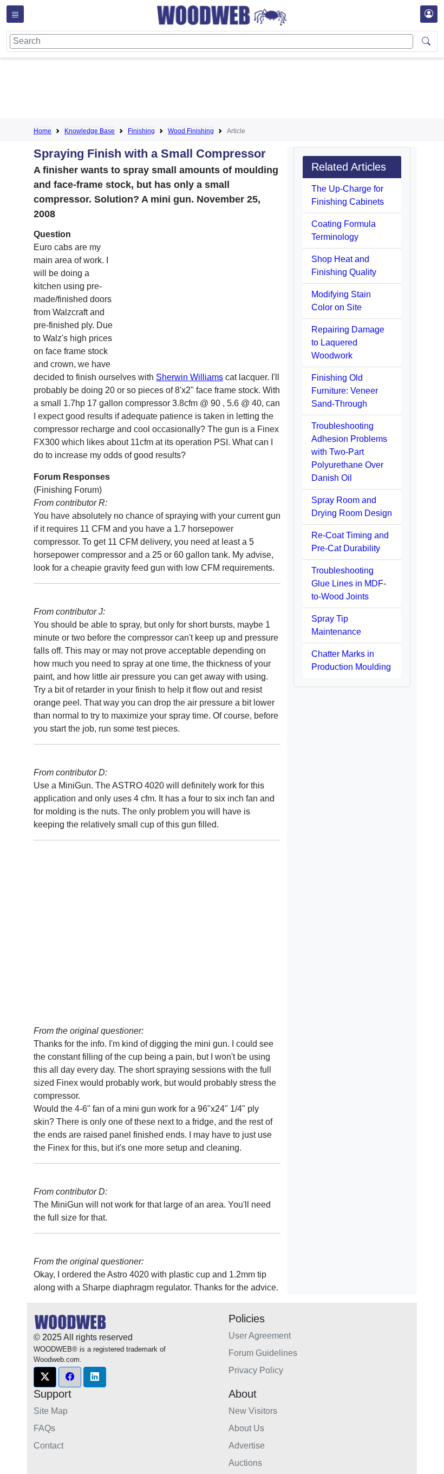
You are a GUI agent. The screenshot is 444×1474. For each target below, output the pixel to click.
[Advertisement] (231, 90)
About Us (246, 1428)
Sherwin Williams (189, 377)
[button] (45, 1377)
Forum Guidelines (262, 1353)
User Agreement (259, 1335)
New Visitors (252, 1411)
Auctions (245, 1463)
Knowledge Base (89, 131)
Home (42, 131)
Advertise (246, 1445)
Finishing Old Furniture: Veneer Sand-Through (344, 390)
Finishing (141, 131)
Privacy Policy (255, 1370)
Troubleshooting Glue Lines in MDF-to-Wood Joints (348, 583)
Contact (48, 1445)
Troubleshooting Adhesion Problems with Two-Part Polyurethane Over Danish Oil (349, 451)
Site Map (51, 1411)
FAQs (44, 1428)
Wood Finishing (191, 131)
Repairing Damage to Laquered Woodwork (347, 342)
